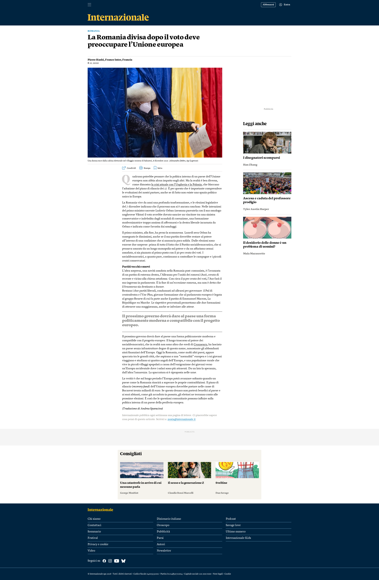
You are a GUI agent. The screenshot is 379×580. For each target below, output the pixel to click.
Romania (94, 31)
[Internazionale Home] (101, 509)
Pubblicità (163, 531)
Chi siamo (94, 519)
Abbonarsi (268, 5)
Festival (93, 538)
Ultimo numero (236, 531)
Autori (161, 544)
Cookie (227, 574)
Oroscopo (163, 525)
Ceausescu (200, 344)
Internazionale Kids (238, 538)
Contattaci (94, 525)
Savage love (233, 525)
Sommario (94, 531)
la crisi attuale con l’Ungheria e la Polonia (176, 184)
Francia (127, 59)
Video (91, 550)
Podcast (231, 519)
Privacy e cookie (98, 544)
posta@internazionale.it (182, 419)
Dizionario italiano (169, 519)
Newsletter (164, 550)
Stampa (147, 168)
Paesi (160, 538)
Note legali (218, 574)
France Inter (113, 59)
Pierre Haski (96, 59)
